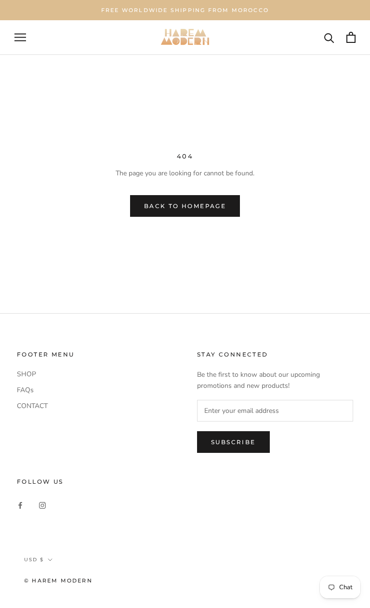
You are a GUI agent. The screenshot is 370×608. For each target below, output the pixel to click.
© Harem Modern (58, 580)
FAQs (25, 390)
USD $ (34, 559)
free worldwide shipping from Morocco (185, 10)
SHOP (26, 374)
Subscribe (233, 442)
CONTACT (32, 405)
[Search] (329, 37)
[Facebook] (20, 504)
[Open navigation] (20, 37)
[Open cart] (351, 37)
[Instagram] (42, 504)
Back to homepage (185, 206)
